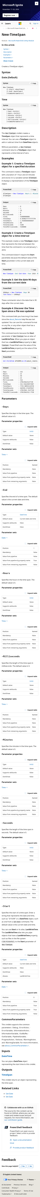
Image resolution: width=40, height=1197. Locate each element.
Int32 (31, 431)
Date (4, 538)
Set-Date (9, 1096)
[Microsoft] (20, 23)
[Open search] (30, 23)
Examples (6, 55)
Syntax (5, 49)
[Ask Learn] (33, 28)
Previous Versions (20, 1185)
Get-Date (9, 1093)
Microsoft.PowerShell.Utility (17, 28)
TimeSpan (7, 1074)
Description (7, 52)
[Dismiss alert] (36, 3)
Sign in (35, 23)
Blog (30, 1185)
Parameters (7, 58)
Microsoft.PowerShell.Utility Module (21, 41)
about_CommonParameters (16, 1045)
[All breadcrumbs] (3, 28)
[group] (20, 194)
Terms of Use (28, 1191)
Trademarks (6, 1194)
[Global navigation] (2, 23)
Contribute (5, 1188)
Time (4, 454)
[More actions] (36, 28)
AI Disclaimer (6, 1185)
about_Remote (15, 319)
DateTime (23, 515)
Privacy (14, 1188)
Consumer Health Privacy (11, 1191)
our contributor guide (13, 1120)
